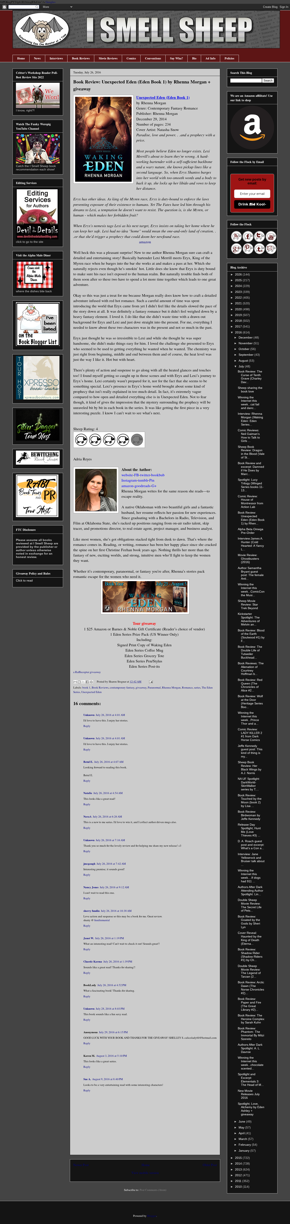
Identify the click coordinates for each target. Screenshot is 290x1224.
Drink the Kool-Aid (252, 204)
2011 (238, 1181)
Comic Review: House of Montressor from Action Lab (250, 502)
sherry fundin (91, 911)
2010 (239, 1186)
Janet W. (88, 938)
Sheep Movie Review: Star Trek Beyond (248, 604)
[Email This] (75, 682)
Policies (229, 58)
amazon (145, 241)
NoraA (87, 816)
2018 (239, 320)
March (243, 1139)
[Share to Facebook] (87, 682)
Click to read (24, 580)
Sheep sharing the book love (250, 389)
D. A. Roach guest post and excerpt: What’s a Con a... (251, 844)
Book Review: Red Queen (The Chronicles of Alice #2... (250, 685)
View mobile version (145, 1173)
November (246, 343)
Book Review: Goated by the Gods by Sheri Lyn (249, 922)
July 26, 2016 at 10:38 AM (116, 911)
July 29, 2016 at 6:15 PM (113, 1032)
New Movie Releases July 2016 (249, 1094)
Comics (131, 58)
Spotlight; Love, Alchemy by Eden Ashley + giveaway (251, 1109)
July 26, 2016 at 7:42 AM (111, 864)
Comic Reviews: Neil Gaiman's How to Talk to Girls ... (249, 436)
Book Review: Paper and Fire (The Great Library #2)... (249, 1004)
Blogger (151, 1216)
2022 (239, 297)
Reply (86, 726)
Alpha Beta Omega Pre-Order (250, 530)
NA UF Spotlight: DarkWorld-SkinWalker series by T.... (249, 784)
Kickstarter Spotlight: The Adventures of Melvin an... (249, 619)
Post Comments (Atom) (153, 1190)
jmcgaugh (89, 863)
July (242, 366)
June (242, 1121)
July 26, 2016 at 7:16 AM (110, 840)
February (245, 1144)
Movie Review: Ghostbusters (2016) (248, 558)
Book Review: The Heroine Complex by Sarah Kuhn (251, 1019)
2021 (239, 303)
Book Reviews (81, 58)
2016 (239, 332)
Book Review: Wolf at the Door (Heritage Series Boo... (250, 701)
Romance (187, 687)
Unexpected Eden (91, 692)
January (244, 1150)
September (246, 354)
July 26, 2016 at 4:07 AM (109, 762)
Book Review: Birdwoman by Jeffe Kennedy (249, 815)
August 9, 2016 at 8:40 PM (107, 1079)
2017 (239, 326)
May (242, 1127)
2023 (239, 292)
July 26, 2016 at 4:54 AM (108, 793)
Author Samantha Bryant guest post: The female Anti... (251, 573)
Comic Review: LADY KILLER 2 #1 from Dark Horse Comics (250, 735)
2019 (239, 315)
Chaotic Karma (92, 961)
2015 (239, 1157)
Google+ (51, 2)
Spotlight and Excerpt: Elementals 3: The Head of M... (251, 1079)
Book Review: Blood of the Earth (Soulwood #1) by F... (251, 636)
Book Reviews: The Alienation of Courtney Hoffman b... (251, 669)
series (197, 687)
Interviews (56, 58)
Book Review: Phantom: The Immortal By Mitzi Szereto (251, 1034)
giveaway (141, 687)
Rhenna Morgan (171, 687)
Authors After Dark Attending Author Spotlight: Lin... (250, 890)
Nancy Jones (91, 887)
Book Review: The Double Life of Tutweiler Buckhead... (250, 652)
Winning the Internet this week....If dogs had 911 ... (249, 876)
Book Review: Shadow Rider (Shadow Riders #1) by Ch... (250, 955)
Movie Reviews (108, 58)
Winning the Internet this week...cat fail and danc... (248, 403)
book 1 (86, 687)
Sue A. (87, 1079)
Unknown (88, 715)
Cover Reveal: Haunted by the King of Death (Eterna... (250, 938)
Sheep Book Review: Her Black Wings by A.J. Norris (249, 767)
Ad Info (210, 58)
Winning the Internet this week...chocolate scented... (250, 1063)
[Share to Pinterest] (91, 682)
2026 (239, 274)
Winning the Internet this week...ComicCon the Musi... (251, 590)
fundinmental (102, 920)
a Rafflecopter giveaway (87, 672)
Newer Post (81, 1165)
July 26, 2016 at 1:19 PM (109, 938)
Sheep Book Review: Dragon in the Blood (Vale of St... (251, 452)
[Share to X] (83, 682)
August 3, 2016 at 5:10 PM (111, 1056)
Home (21, 58)
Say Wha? (176, 58)
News (37, 58)
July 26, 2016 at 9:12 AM (114, 887)
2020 (239, 309)
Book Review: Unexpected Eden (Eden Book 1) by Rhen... (251, 518)
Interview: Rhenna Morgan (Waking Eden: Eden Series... (250, 419)
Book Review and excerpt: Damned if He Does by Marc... (251, 468)
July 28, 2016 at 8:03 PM (110, 1008)
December (246, 337)
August (244, 360)
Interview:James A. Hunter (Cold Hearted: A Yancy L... (251, 544)
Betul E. (88, 762)
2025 (239, 280)
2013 (239, 1169)
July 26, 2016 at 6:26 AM (107, 816)
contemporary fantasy (122, 687)
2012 (239, 1175)
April (242, 1133)
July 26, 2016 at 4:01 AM (110, 715)
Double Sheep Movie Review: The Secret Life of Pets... (250, 905)
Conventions (153, 58)
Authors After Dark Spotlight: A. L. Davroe (250, 1048)
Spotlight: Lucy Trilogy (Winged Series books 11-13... (250, 485)
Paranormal (154, 687)
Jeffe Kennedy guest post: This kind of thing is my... (250, 751)
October (244, 349)
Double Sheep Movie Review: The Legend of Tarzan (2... (249, 971)
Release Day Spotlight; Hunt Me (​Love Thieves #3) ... (249, 830)
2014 (239, 1163)
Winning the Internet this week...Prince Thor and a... (248, 718)
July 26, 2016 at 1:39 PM (117, 961)
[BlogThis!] (79, 682)
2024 (239, 286)
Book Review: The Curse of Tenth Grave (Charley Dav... (250, 377)
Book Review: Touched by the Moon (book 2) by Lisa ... (250, 801)
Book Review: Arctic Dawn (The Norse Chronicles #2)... (251, 988)
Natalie (87, 793)
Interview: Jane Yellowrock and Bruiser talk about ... (251, 859)
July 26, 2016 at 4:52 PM (111, 985)
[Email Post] (150, 681)
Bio (194, 58)
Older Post (210, 1165)
